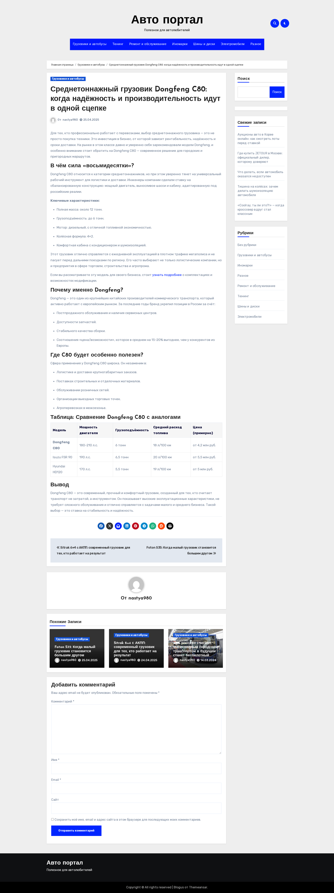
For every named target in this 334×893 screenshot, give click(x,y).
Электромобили (233, 44)
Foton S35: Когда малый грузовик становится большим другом (75, 651)
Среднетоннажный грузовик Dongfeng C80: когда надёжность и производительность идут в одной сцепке (135, 99)
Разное (255, 44)
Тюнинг (118, 44)
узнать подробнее (167, 275)
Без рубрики (247, 245)
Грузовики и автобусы (90, 44)
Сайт (55, 800)
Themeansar (198, 887)
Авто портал (167, 20)
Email (56, 780)
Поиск (244, 79)
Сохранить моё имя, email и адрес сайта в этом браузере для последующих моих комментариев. (128, 819)
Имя (55, 760)
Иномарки (179, 44)
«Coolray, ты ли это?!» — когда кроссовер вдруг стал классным (261, 209)
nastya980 (70, 119)
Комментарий (62, 701)
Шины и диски (204, 44)
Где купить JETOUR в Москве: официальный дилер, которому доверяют (260, 157)
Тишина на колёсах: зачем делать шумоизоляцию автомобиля (258, 191)
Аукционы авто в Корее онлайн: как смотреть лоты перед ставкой (258, 139)
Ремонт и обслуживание (148, 44)
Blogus (179, 887)
